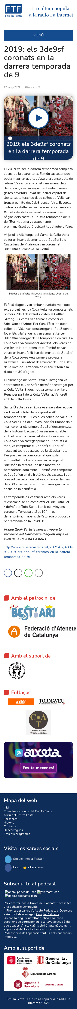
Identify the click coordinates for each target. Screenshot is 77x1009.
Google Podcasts (47, 914)
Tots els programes (17, 834)
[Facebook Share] (8, 573)
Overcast (65, 911)
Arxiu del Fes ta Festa (19, 815)
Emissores (11, 819)
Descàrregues (13, 830)
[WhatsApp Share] (28, 573)
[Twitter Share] (18, 573)
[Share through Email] (39, 573)
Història (9, 823)
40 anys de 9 (32, 87)
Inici (6, 808)
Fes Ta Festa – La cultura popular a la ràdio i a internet (38, 1001)
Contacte (10, 826)
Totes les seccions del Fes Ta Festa (28, 811)
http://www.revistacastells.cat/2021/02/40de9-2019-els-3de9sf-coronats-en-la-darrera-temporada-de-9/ (38, 552)
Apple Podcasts (45, 911)
